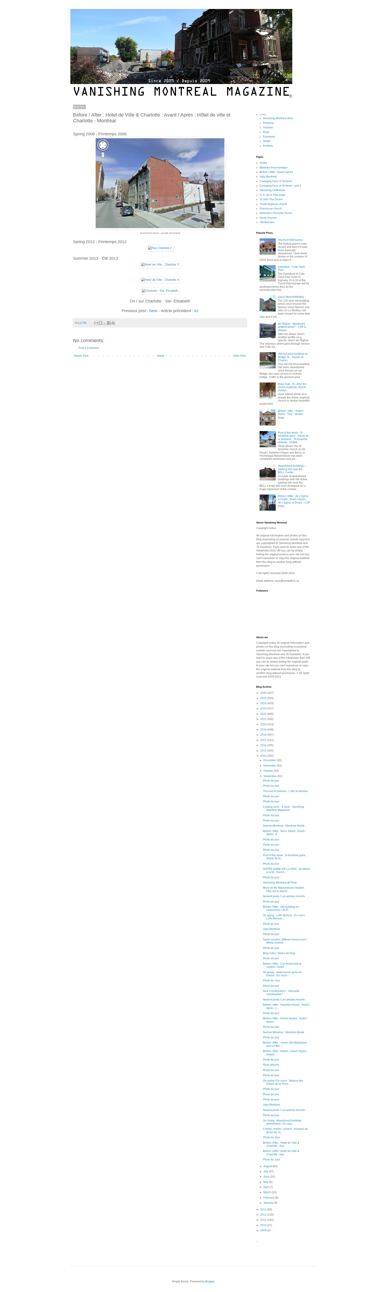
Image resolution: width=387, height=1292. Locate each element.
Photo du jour (271, 780)
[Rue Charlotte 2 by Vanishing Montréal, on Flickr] (160, 248)
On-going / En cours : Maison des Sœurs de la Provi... (283, 1082)
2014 (263, 755)
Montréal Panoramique (274, 167)
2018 (263, 734)
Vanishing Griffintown (272, 190)
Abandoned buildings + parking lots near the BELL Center (292, 469)
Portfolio (268, 145)
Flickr (266, 132)
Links (263, 114)
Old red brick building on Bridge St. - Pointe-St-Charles (293, 357)
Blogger (210, 1281)
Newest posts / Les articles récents (284, 896)
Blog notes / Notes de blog (279, 953)
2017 (263, 740)
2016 (263, 745)
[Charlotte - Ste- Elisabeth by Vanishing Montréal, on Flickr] (159, 290)
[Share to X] (104, 323)
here (153, 311)
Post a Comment (89, 348)
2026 (263, 692)
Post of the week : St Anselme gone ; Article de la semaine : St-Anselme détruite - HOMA (293, 437)
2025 (263, 698)
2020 (263, 724)
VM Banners (267, 222)
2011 (263, 1219)
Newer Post (81, 355)
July (266, 1171)
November (270, 765)
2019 (263, 729)
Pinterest (268, 123)
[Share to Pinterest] (113, 323)
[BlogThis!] (100, 323)
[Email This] (96, 323)
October (268, 770)
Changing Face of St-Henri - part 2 (280, 185)
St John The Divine (271, 199)
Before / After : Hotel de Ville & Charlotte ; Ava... (281, 1144)
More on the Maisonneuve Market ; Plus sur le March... (284, 889)
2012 (263, 1214)
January (268, 1202)
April (266, 1187)
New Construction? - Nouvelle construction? (281, 993)
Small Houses (268, 217)
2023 (263, 708)
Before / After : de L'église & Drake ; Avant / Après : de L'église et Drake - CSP (294, 499)
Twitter (267, 141)
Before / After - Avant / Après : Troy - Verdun (291, 412)
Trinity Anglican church (273, 204)
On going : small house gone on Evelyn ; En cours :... (282, 974)
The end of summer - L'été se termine (285, 791)
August (268, 1166)
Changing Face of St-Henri (276, 181)
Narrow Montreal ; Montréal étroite (283, 1032)
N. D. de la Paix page (272, 195)
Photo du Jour (271, 980)
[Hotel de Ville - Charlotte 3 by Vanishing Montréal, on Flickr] (160, 264)
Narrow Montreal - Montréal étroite (284, 825)
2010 (263, 1225)
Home (160, 355)
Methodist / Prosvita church (276, 213)
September (270, 776)
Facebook (269, 136)
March (267, 1192)
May (266, 1182)
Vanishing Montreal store (278, 118)
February (269, 1197)
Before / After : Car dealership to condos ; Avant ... (282, 965)
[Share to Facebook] (109, 323)
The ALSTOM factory (290, 240)
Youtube (268, 127)
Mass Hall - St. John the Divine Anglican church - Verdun (292, 387)
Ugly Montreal (268, 176)
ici (196, 311)
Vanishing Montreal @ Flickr (280, 882)
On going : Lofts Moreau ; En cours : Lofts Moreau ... (284, 917)
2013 (263, 1209)
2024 (263, 703)
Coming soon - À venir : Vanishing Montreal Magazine (283, 808)
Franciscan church (271, 208)
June (266, 1176)
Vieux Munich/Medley (291, 296)
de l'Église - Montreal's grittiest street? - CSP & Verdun (292, 327)
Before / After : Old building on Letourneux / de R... (281, 908)
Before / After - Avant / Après (276, 172)
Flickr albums (271, 1064)
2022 (263, 713)
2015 (263, 750)
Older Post (239, 355)
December (270, 760)
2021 (263, 719)
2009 (263, 1230)
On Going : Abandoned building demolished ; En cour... (282, 1122)
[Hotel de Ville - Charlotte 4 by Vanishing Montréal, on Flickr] (160, 279)
